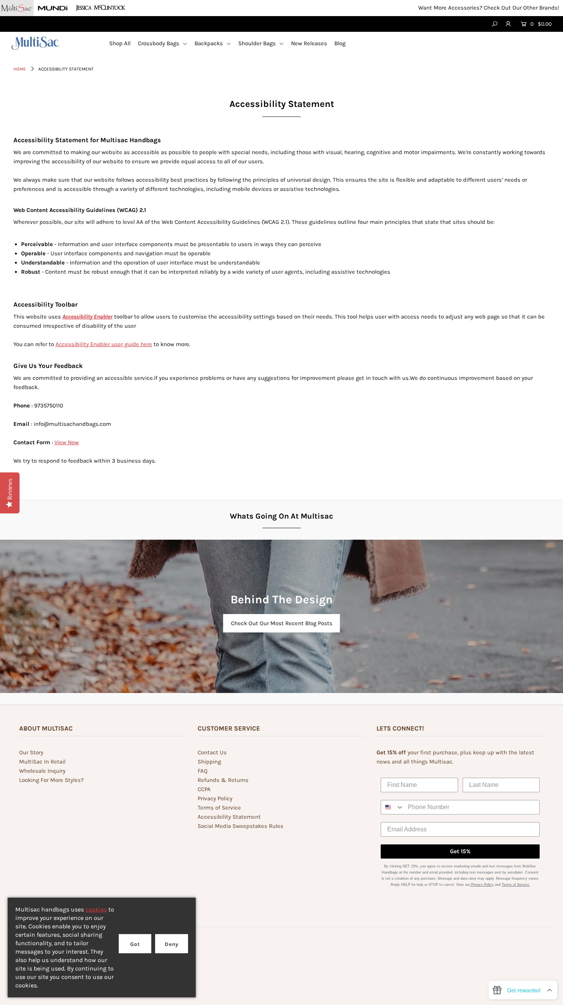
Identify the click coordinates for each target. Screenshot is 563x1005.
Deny (171, 944)
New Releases (309, 43)
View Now (66, 442)
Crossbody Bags (159, 43)
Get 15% (460, 851)
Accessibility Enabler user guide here (104, 344)
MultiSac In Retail (42, 761)
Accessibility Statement (229, 816)
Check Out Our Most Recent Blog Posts (281, 623)
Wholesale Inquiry (42, 770)
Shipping (209, 761)
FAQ (203, 770)
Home (19, 69)
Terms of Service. (516, 885)
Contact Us (212, 752)
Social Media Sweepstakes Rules (240, 826)
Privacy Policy (215, 798)
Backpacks (209, 43)
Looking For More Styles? (51, 780)
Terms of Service (219, 807)
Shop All (120, 43)
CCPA (204, 789)
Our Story (31, 752)
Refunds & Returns (223, 780)
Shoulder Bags (257, 43)
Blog (339, 43)
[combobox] (392, 807)
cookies (96, 909)
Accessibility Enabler (87, 316)
